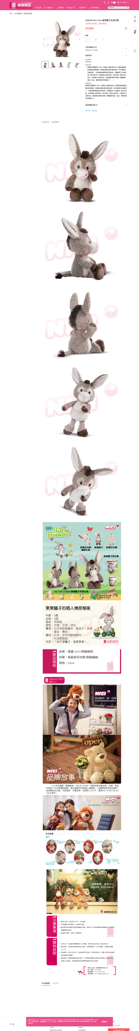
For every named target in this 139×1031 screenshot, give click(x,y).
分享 (89, 110)
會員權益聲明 (82, 1030)
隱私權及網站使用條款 (56, 1030)
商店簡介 (52, 1027)
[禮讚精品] (20, 5)
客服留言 (80, 1027)
